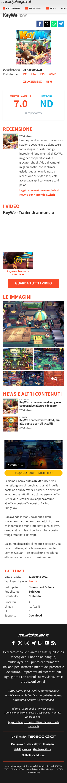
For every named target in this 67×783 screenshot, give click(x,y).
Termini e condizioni (15, 712)
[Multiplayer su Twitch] (40, 642)
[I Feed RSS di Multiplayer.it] (53, 642)
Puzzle (33, 581)
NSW (49, 82)
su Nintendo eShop (33, 473)
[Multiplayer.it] (16, 2)
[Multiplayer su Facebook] (13, 642)
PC (25, 74)
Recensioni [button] (35, 8)
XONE (52, 74)
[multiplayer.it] (33, 635)
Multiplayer (18, 744)
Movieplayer (34, 744)
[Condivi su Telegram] (61, 24)
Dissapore (49, 744)
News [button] (53, 8)
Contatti (56, 712)
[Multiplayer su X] (20, 642)
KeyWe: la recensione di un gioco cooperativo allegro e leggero (40, 404)
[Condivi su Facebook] (39, 24)
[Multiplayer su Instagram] (27, 642)
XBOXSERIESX (32, 82)
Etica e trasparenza (39, 712)
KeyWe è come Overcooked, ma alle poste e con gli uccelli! (39, 422)
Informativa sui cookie (24, 708)
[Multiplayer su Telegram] (33, 642)
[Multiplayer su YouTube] (47, 642)
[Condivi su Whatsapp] (54, 24)
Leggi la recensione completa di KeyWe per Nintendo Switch (39, 192)
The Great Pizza (42, 749)
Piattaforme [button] (13, 8)
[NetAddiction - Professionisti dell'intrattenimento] (42, 736)
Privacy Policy (46, 708)
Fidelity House (22, 749)
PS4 (33, 74)
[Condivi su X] (47, 24)
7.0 (21, 103)
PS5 (42, 74)
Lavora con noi (33, 716)
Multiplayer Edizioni (33, 755)
